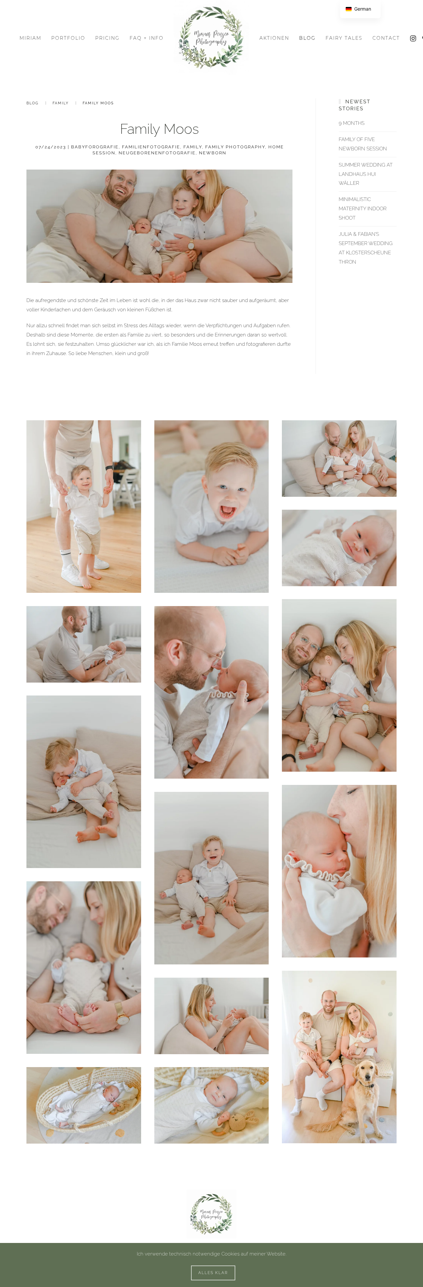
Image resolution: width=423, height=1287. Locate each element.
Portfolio (68, 38)
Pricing (107, 38)
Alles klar (213, 1272)
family (192, 146)
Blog (307, 38)
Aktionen (274, 38)
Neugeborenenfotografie (157, 152)
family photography (235, 146)
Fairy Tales (344, 38)
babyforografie (95, 146)
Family (61, 103)
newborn (212, 152)
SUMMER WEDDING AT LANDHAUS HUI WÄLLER (366, 174)
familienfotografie (151, 146)
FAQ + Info (147, 38)
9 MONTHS (352, 123)
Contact (386, 38)
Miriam (30, 38)
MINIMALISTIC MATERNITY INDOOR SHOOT (363, 208)
